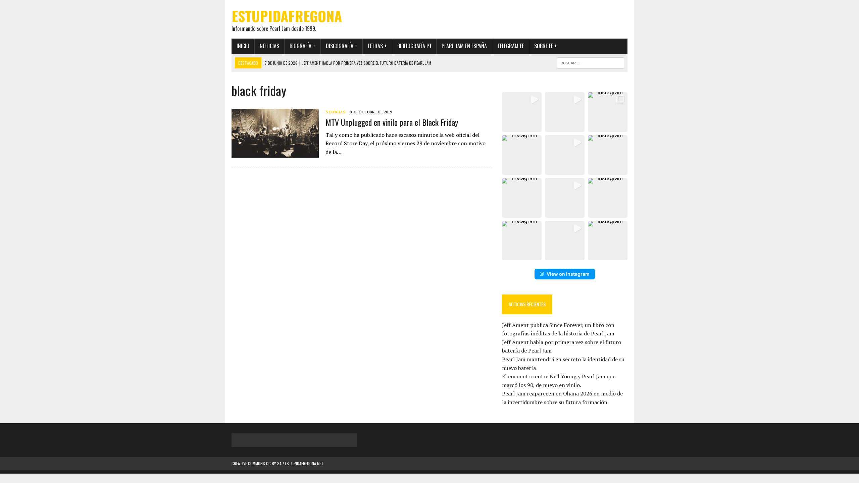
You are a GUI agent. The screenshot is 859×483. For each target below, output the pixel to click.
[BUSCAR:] (590, 62)
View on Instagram (568, 274)
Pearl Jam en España (464, 46)
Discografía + (341, 46)
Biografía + (302, 46)
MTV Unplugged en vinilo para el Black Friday (391, 122)
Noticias (269, 46)
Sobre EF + (545, 46)
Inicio (243, 46)
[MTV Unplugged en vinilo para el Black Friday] (275, 153)
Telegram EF (510, 46)
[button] (522, 112)
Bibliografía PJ (414, 46)
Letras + (377, 46)
